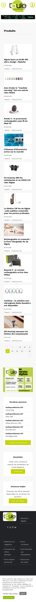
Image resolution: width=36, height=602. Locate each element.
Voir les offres (18, 501)
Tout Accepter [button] (8, 597)
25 (22, 351)
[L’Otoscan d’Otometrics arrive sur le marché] (14, 140)
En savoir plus (7, 589)
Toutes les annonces (18, 442)
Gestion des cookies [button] (10, 593)
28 (29, 351)
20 (25, 347)
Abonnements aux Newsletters (26, 552)
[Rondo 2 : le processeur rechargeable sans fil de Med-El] (14, 109)
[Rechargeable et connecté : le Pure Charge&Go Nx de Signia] (14, 230)
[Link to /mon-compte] (32, 4)
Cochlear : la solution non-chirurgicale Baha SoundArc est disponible (17, 303)
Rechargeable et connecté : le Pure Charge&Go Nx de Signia (17, 241)
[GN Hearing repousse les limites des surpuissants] (14, 322)
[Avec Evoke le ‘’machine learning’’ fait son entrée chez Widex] (14, 78)
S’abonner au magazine (9, 543)
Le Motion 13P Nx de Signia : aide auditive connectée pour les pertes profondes (17, 210)
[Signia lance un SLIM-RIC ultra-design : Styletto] (14, 50)
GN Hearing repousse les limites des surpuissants (16, 332)
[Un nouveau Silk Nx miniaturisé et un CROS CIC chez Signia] (14, 168)
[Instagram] (13, 527)
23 (12, 351)
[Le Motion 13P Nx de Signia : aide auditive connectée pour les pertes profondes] (14, 199)
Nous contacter (25, 543)
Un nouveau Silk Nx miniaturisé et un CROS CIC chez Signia (17, 180)
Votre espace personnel (9, 561)
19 (20, 347)
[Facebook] (8, 527)
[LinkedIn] (15, 527)
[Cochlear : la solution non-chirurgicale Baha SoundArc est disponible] (14, 291)
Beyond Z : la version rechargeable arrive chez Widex (16, 272)
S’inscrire (18, 471)
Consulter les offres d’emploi (9, 552)
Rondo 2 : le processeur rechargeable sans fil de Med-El (16, 121)
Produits (7, 68)
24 (17, 351)
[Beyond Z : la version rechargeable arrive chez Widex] (14, 260)
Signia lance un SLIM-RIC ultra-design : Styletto (16, 60)
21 (29, 347)
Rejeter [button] (23, 593)
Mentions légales (24, 519)
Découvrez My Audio (25, 561)
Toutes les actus (17, 68)
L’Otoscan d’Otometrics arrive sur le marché (15, 150)
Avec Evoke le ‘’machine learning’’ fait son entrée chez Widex (16, 90)
